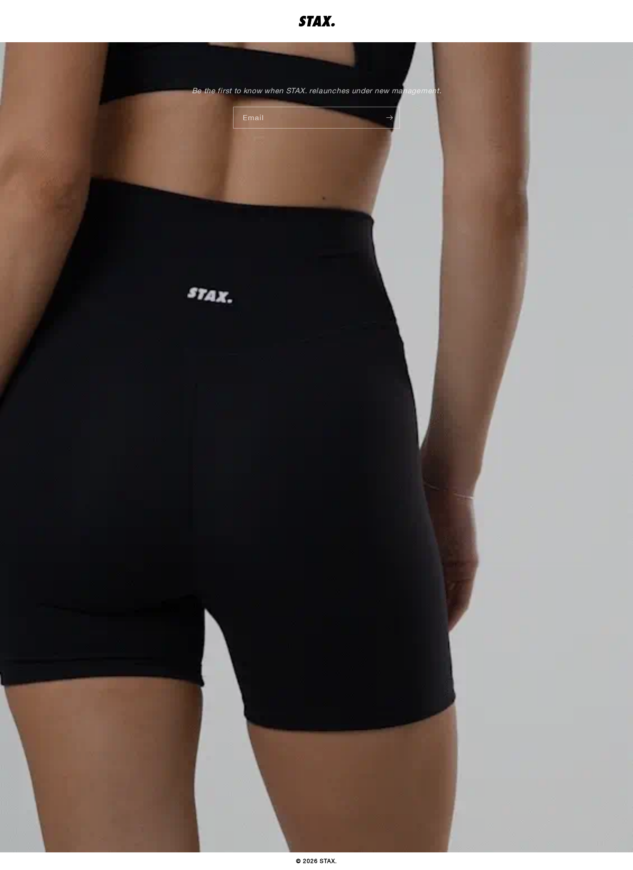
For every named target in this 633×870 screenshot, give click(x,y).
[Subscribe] (389, 118)
